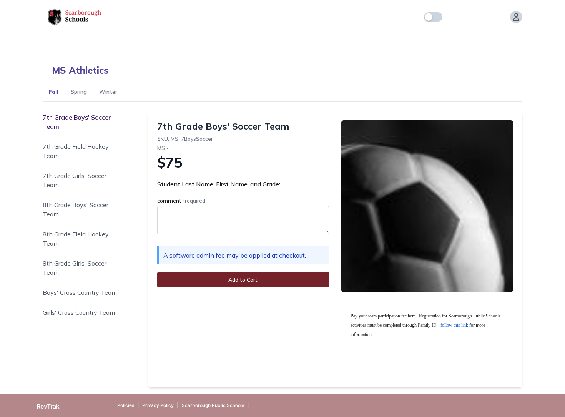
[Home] (453, 17)
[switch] (433, 17)
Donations (57, 38)
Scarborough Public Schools (213, 405)
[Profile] (516, 17)
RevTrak (48, 406)
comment (182, 200)
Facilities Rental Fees (115, 38)
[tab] (54, 92)
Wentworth (401, 38)
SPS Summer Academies (338, 38)
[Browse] (484, 17)
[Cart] (499, 17)
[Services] (468, 17)
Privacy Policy (158, 405)
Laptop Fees (221, 38)
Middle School (271, 38)
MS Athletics (80, 70)
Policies (125, 405)
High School (174, 38)
